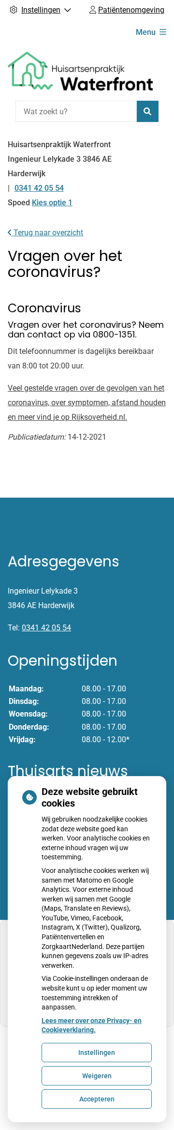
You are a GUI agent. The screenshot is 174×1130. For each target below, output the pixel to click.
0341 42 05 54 (46, 627)
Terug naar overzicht (47, 232)
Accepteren (97, 1099)
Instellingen (96, 1052)
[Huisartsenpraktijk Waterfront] (80, 71)
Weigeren (97, 1076)
